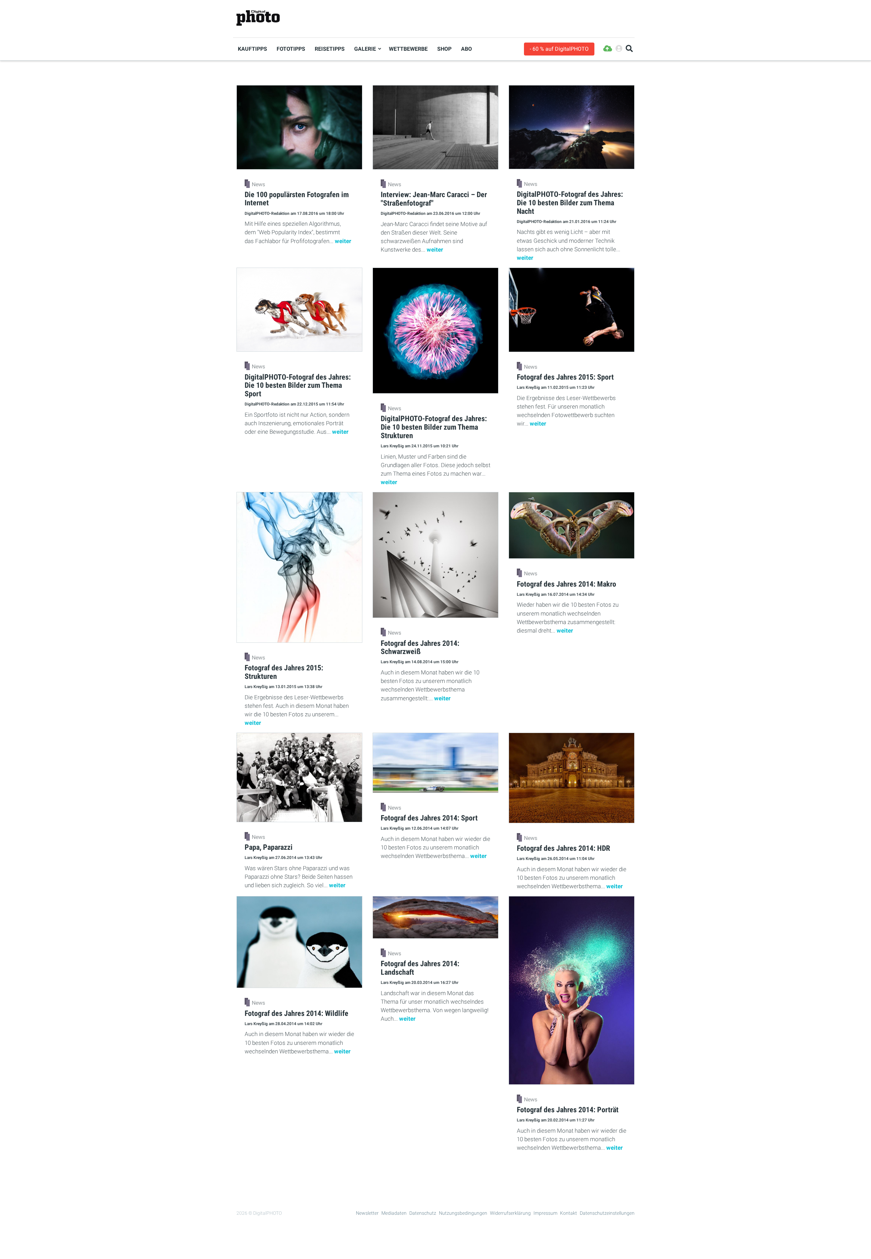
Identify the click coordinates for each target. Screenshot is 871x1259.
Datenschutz (422, 1213)
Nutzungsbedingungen (463, 1213)
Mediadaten (394, 1213)
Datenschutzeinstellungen (607, 1213)
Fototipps (291, 49)
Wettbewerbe (408, 49)
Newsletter (367, 1213)
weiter (343, 241)
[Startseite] (258, 18)
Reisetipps (330, 49)
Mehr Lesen (436, 1173)
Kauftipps (252, 49)
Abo (466, 49)
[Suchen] (629, 48)
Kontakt (568, 1213)
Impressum (545, 1213)
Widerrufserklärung (510, 1213)
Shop (444, 49)
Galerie (365, 49)
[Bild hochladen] (608, 48)
